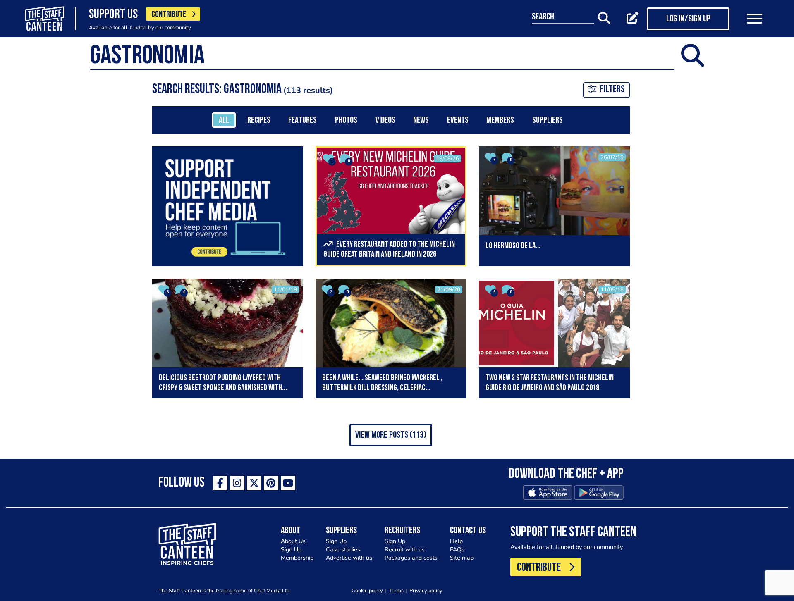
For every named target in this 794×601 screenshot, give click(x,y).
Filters (612, 90)
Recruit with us (405, 549)
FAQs (457, 549)
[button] (390, 435)
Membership (297, 558)
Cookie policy (367, 590)
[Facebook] (220, 483)
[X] (254, 483)
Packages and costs (411, 558)
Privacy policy (425, 590)
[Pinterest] (271, 483)
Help (456, 541)
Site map (462, 558)
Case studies (343, 549)
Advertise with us (349, 558)
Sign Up (291, 549)
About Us (293, 541)
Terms (396, 590)
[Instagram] (237, 483)
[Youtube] (288, 483)
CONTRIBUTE (168, 14)
